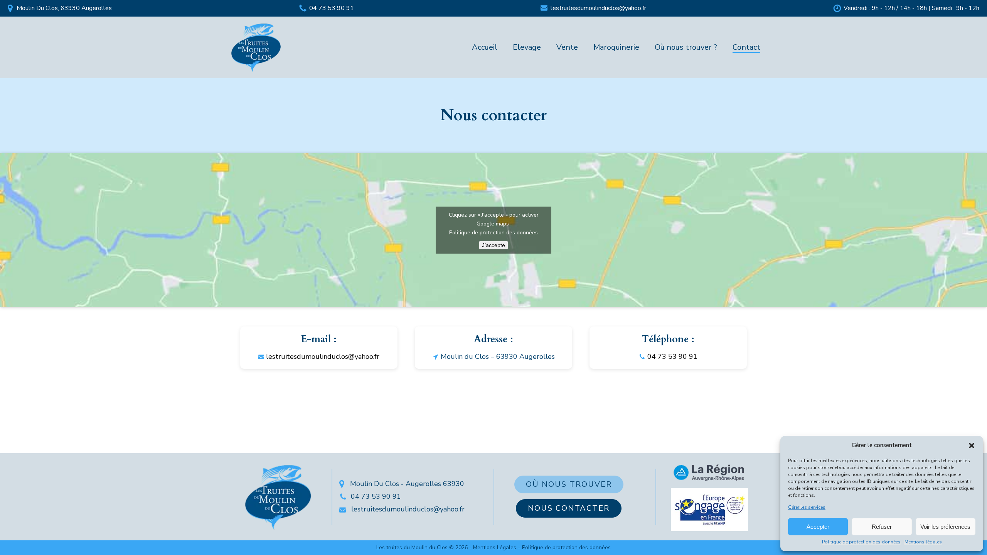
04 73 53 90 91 (331, 8)
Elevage (527, 47)
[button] (971, 445)
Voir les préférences (945, 526)
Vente (567, 47)
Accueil (484, 47)
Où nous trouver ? (686, 47)
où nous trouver (569, 484)
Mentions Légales (494, 547)
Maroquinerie (616, 47)
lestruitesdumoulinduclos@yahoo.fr (598, 8)
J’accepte (493, 245)
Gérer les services (806, 507)
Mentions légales (923, 542)
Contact (746, 47)
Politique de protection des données (861, 542)
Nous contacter (569, 508)
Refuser (882, 526)
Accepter (818, 526)
